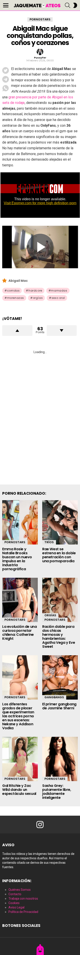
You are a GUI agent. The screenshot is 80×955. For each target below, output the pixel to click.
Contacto (14, 894)
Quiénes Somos (19, 889)
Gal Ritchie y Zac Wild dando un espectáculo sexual (19, 789)
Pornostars (14, 542)
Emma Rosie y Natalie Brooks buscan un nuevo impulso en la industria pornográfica (17, 559)
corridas (13, 290)
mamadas (59, 290)
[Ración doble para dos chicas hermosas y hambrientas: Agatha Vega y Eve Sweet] (60, 600)
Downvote (62, 330)
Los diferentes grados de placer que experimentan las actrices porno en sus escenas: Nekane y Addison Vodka (18, 716)
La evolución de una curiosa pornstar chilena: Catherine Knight (19, 632)
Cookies (14, 903)
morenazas (15, 298)
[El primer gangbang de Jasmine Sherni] (60, 677)
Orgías (50, 615)
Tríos (49, 542)
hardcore (35, 290)
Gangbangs (54, 697)
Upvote (17, 330)
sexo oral (58, 298)
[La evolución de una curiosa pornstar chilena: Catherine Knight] (20, 600)
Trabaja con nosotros (23, 898)
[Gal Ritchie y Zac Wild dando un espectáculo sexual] (20, 759)
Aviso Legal (16, 907)
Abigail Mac (18, 280)
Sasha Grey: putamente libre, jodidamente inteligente (56, 791)
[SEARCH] (67, 5)
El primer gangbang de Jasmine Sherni (59, 706)
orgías (38, 298)
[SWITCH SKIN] (75, 5)
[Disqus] (40, 414)
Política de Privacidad (23, 912)
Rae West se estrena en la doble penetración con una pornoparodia (59, 555)
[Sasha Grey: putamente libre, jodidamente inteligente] (60, 759)
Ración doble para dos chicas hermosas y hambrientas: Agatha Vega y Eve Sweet (58, 636)
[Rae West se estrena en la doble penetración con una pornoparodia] (60, 522)
